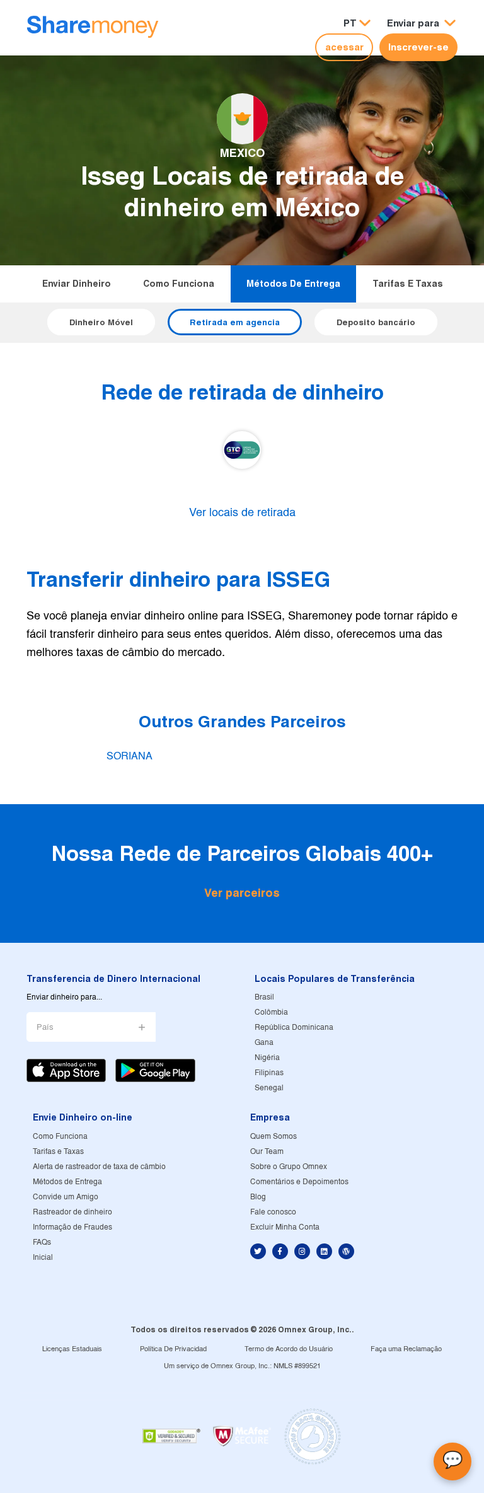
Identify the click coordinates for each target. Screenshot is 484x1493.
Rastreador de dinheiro (72, 1212)
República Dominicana (294, 1027)
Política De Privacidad (173, 1349)
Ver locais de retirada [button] (242, 513)
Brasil (264, 997)
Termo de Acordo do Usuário (289, 1349)
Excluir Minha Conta (285, 1227)
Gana (264, 1042)
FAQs (42, 1242)
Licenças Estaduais (72, 1349)
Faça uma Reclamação (406, 1349)
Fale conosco (273, 1212)
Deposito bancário (376, 322)
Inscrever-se (418, 47)
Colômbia (271, 1012)
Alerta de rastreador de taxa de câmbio (99, 1167)
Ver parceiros (242, 892)
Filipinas (269, 1073)
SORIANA (130, 756)
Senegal (269, 1088)
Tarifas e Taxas (407, 284)
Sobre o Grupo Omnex (288, 1167)
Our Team (267, 1151)
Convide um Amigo (65, 1197)
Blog (258, 1197)
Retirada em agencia (235, 322)
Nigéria (267, 1057)
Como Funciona (178, 284)
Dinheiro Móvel (101, 322)
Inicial (43, 1257)
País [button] (45, 1027)
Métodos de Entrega (293, 284)
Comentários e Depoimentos (299, 1182)
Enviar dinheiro (76, 284)
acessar (344, 47)
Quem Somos (273, 1136)
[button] (421, 23)
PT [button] (350, 23)
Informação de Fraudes (72, 1227)
